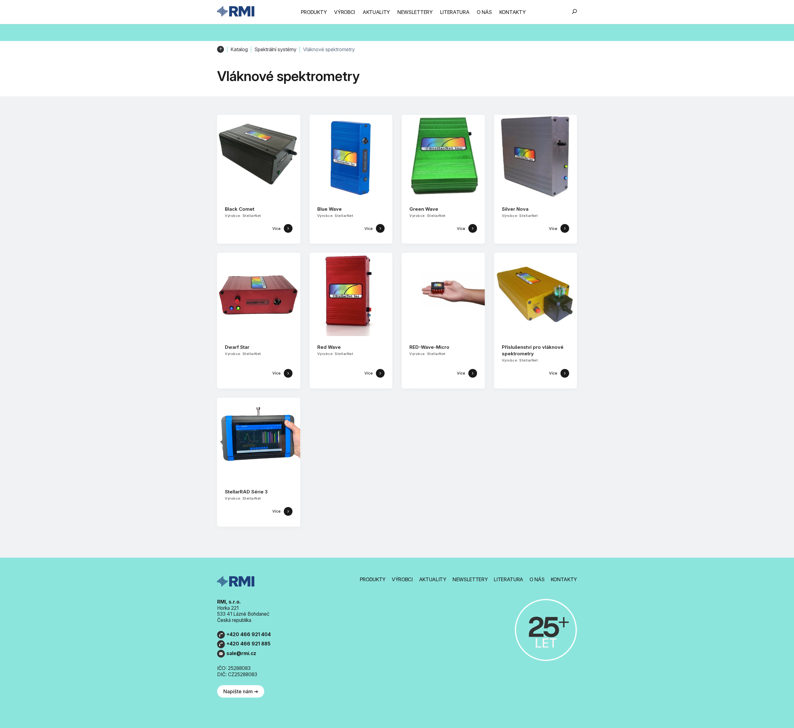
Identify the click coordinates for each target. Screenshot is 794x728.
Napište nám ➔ (240, 691)
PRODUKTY (314, 12)
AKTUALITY (376, 12)
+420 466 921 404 (248, 634)
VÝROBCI (344, 12)
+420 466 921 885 (248, 644)
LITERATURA (455, 12)
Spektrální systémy (275, 49)
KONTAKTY (512, 12)
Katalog (239, 49)
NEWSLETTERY (414, 12)
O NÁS (484, 12)
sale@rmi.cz (241, 653)
